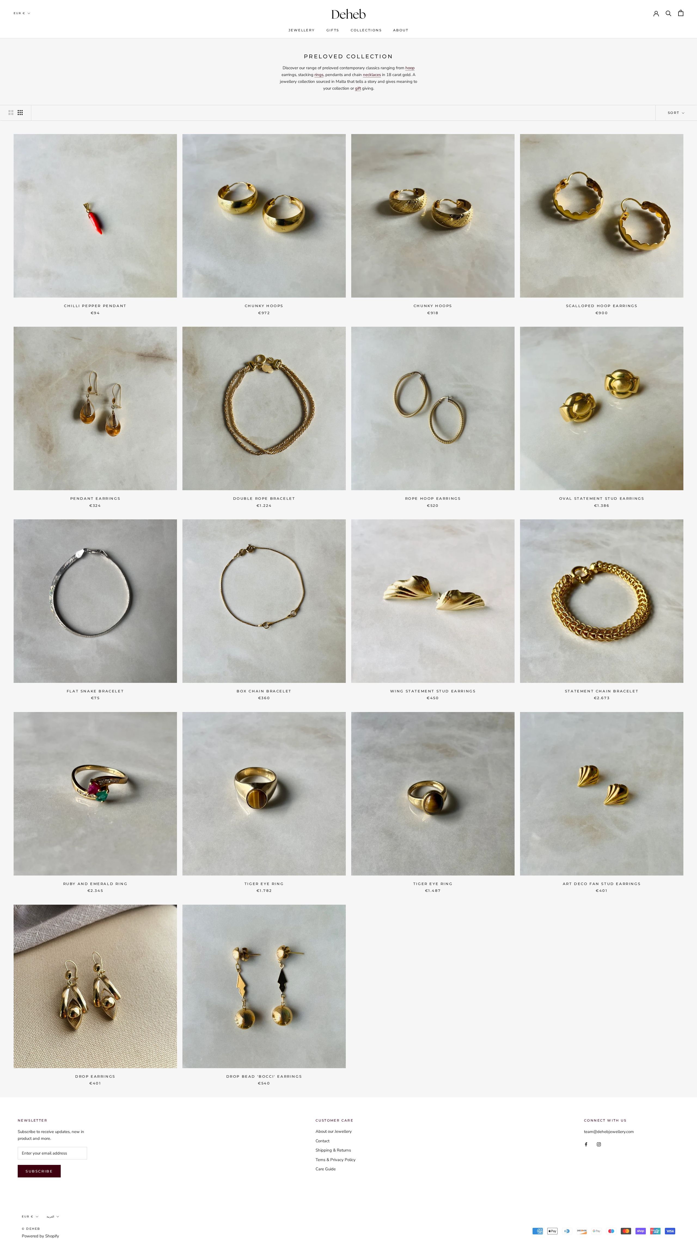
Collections (366, 30)
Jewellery (302, 30)
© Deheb (31, 1229)
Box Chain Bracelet (264, 691)
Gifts (332, 30)
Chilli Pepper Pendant (95, 306)
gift (358, 88)
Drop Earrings (95, 1076)
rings (318, 74)
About (400, 30)
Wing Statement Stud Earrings (433, 691)
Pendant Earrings (95, 498)
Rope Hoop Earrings (433, 498)
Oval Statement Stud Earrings (601, 498)
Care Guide (326, 1169)
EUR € (19, 13)
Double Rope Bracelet (264, 498)
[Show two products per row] (10, 112)
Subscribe (39, 1171)
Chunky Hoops (264, 306)
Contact (322, 1141)
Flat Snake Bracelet (95, 691)
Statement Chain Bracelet (601, 691)
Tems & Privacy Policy (336, 1159)
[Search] (668, 13)
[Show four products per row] (20, 112)
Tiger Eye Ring (264, 884)
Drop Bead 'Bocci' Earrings (264, 1076)
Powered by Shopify (40, 1236)
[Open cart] (680, 13)
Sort (674, 113)
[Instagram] (599, 1144)
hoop (410, 68)
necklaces (372, 74)
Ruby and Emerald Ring (95, 884)
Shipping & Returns (333, 1150)
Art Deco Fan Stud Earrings (602, 884)
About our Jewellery (334, 1131)
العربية (50, 1216)
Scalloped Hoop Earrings (602, 306)
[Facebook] (586, 1144)
